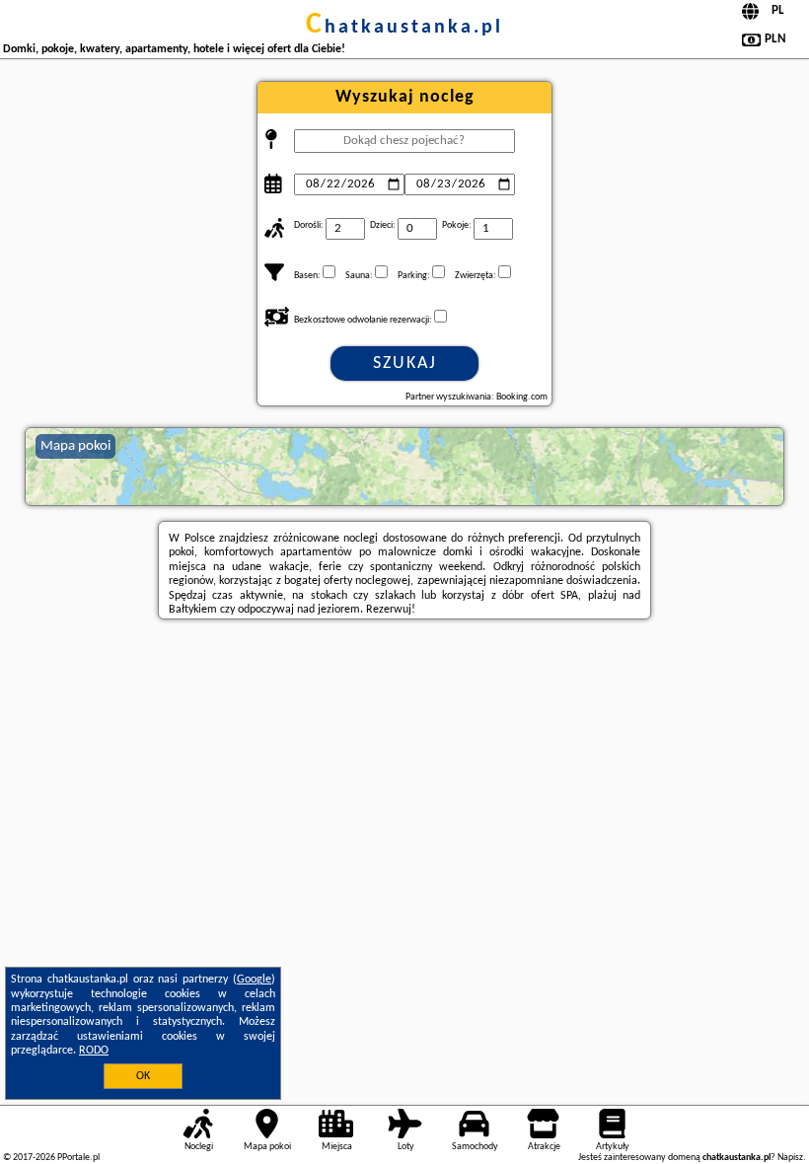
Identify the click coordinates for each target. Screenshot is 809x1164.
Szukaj (405, 363)
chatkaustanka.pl (404, 27)
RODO (94, 1050)
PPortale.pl (78, 1157)
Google (254, 979)
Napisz (790, 1157)
